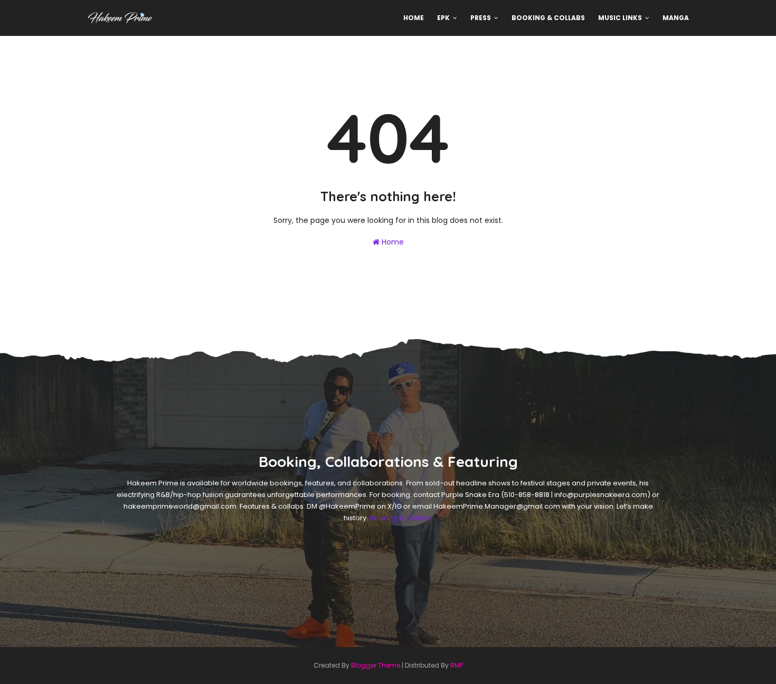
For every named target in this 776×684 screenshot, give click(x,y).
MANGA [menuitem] (676, 17)
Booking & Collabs (401, 518)
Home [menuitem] (413, 17)
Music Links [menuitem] (620, 17)
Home (392, 242)
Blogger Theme (375, 665)
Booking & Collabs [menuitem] (548, 17)
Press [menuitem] (480, 17)
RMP (456, 665)
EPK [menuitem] (443, 17)
